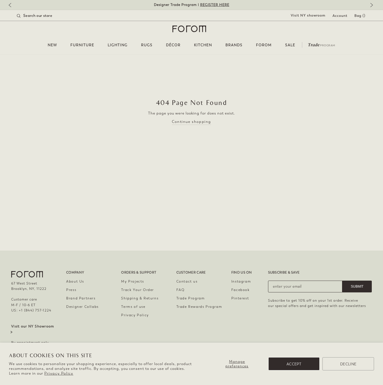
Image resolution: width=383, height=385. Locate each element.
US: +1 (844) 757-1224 (31, 310)
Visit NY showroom (308, 15)
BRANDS (234, 45)
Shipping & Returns (139, 298)
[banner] (191, 5)
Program (321, 44)
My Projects (132, 281)
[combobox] (41, 16)
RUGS (147, 45)
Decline (348, 364)
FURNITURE (82, 45)
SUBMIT (357, 286)
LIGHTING (118, 45)
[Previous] (12, 5)
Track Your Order (137, 290)
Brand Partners (80, 298)
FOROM (264, 45)
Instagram (241, 281)
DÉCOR (173, 45)
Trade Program (190, 298)
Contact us (187, 281)
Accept (294, 364)
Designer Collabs (82, 307)
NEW (52, 45)
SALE (290, 45)
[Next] (370, 5)
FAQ (180, 290)
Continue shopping (191, 122)
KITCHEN (203, 45)
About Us (75, 281)
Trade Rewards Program (199, 307)
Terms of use (133, 307)
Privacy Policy (58, 373)
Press (71, 290)
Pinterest (240, 298)
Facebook (240, 290)
